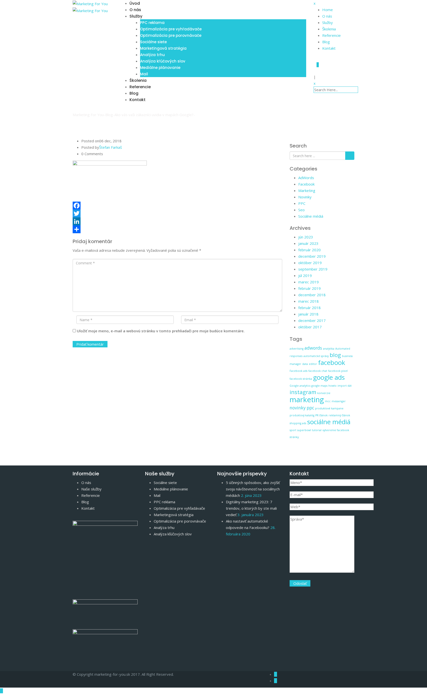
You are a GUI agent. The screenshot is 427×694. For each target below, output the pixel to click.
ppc (310, 408)
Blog (133, 93)
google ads (329, 377)
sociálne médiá (328, 421)
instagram (303, 392)
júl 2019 (305, 275)
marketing (307, 399)
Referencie (140, 87)
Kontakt (137, 100)
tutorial (316, 430)
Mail (144, 74)
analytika (328, 348)
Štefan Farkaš (110, 147)
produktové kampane (329, 408)
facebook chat (317, 371)
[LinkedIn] (177, 221)
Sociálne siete (153, 41)
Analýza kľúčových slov (162, 61)
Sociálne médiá (310, 216)
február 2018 (309, 307)
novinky (298, 408)
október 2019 (310, 262)
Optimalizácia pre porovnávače (170, 35)
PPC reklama (152, 22)
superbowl (304, 430)
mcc (328, 401)
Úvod (134, 3)
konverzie (323, 393)
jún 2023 (305, 236)
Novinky (305, 196)
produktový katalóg (302, 415)
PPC (301, 203)
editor (313, 364)
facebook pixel (338, 371)
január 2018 (308, 314)
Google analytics (300, 385)
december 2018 (312, 294)
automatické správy (316, 356)
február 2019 (309, 288)
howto (332, 385)
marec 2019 (308, 281)
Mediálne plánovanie (160, 67)
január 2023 (308, 243)
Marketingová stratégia (163, 48)
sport (293, 430)
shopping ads (298, 423)
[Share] (177, 229)
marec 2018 (308, 301)
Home (327, 9)
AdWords (306, 177)
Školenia (138, 80)
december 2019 (312, 256)
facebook (331, 362)
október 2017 (310, 326)
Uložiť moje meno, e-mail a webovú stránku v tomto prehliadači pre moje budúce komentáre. (161, 330)
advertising (296, 348)
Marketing (306, 190)
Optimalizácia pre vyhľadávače (171, 29)
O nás (135, 10)
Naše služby (91, 488)
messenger (339, 401)
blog (335, 355)
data (305, 364)
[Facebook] (177, 206)
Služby (135, 16)
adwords (313, 348)
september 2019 (312, 269)
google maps (319, 385)
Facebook (306, 184)
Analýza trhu (152, 54)
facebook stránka (301, 378)
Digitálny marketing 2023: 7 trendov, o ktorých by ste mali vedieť (251, 508)
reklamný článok (339, 415)
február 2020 (309, 249)
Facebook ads (298, 371)
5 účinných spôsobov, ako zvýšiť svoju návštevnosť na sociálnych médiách (253, 489)
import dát (345, 385)
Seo (301, 209)
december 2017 (312, 320)
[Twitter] (177, 213)
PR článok (321, 415)
